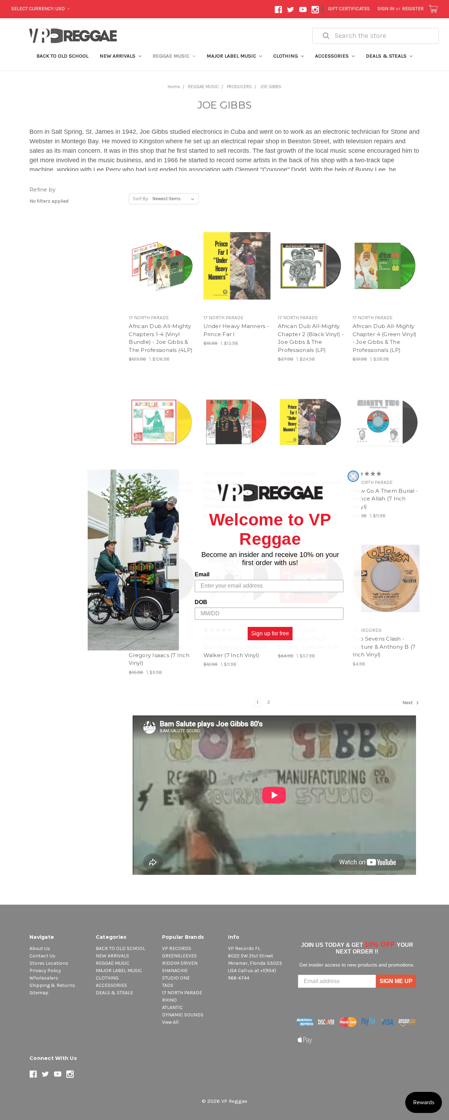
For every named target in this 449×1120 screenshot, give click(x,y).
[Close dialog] (353, 476)
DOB (201, 602)
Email (202, 574)
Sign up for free (270, 633)
